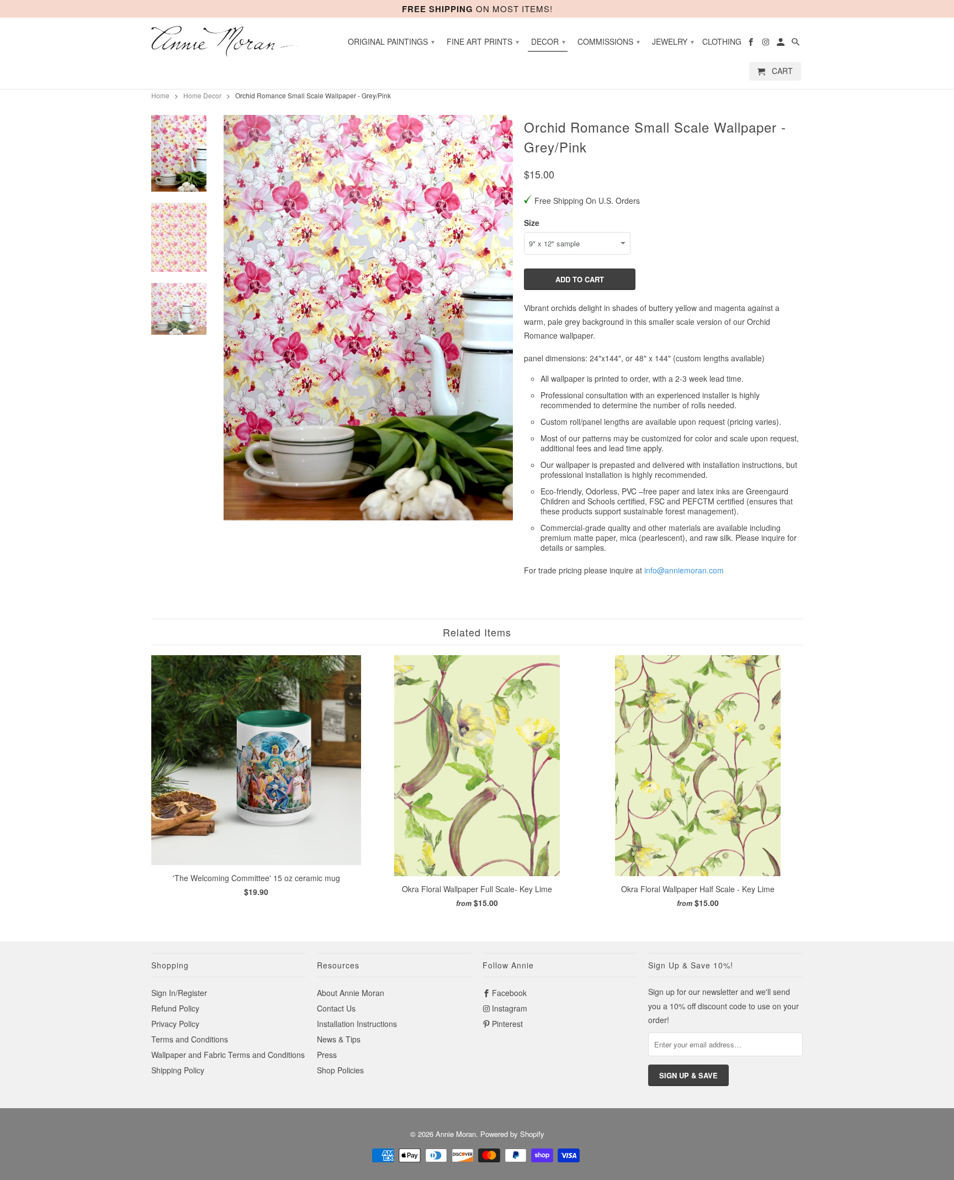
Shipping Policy (177, 1070)
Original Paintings (391, 41)
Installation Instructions (357, 1023)
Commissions (608, 41)
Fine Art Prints (483, 41)
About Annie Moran (350, 992)
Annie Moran (456, 1134)
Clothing (721, 41)
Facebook (509, 992)
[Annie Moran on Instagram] (766, 43)
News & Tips (339, 1039)
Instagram (509, 1008)
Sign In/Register (179, 992)
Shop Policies (340, 1070)
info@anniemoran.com (684, 570)
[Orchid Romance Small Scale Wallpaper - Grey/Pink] (368, 317)
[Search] (796, 43)
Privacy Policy (175, 1023)
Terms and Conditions (189, 1039)
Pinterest (507, 1023)
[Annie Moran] (228, 41)
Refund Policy (175, 1008)
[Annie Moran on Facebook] (751, 43)
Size (531, 222)
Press (327, 1054)
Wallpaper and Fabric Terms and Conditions (228, 1054)
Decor (548, 41)
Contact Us (336, 1008)
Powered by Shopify (512, 1134)
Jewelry (673, 41)
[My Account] (781, 43)
